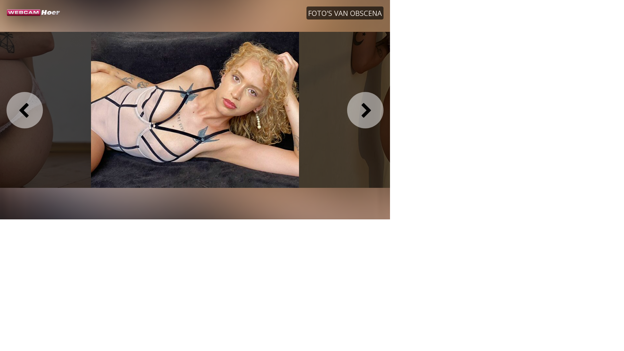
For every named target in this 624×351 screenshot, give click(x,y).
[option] (195, 110)
